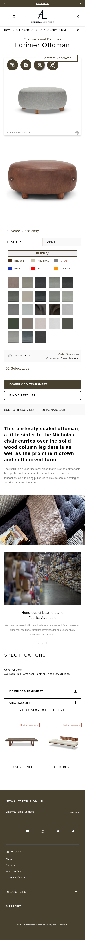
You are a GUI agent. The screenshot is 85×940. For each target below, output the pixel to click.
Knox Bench (63, 767)
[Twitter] (73, 831)
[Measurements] (12, 65)
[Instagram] (42, 831)
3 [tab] (46, 643)
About (9, 859)
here (76, 358)
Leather (14, 242)
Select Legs (18, 368)
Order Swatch (66, 354)
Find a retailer (22, 395)
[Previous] (4, 3)
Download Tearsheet (28, 384)
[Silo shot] (39, 65)
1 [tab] (38, 643)
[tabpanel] (42, 594)
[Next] (80, 3)
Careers (10, 865)
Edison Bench (21, 767)
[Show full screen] (77, 132)
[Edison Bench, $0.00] (21, 741)
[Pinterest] (58, 831)
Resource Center (15, 877)
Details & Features (19, 409)
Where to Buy (13, 871)
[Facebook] (12, 831)
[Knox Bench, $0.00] (63, 741)
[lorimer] (42, 179)
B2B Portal (42, 3)
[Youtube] (27, 831)
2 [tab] (42, 643)
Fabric (51, 242)
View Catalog (20, 703)
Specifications (54, 409)
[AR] (52, 65)
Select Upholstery (22, 231)
